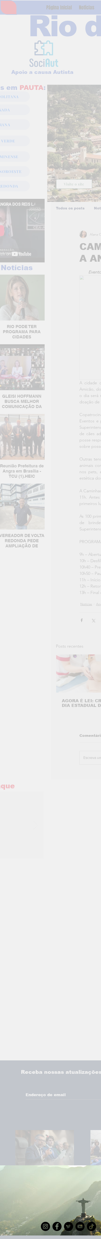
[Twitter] (68, 1226)
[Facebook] (57, 1226)
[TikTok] (91, 1226)
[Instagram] (45, 1226)
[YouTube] (80, 1226)
